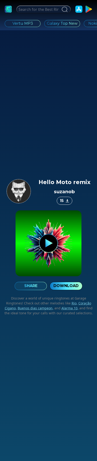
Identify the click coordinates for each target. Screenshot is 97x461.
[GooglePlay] (88, 9)
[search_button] (64, 9)
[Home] (8, 9)
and (65, 308)
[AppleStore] (78, 9)
